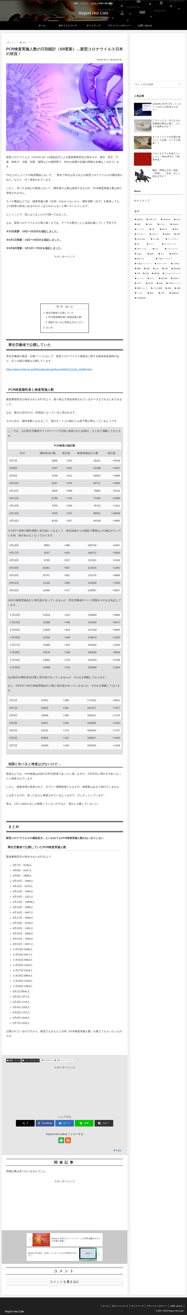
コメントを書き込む (65, 1282)
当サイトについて (120, 1306)
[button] (104, 1123)
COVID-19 (48, 1060)
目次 (60, 306)
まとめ (49, 327)
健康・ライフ (14, 1060)
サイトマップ (142, 200)
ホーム (106, 1306)
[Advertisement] (64, 279)
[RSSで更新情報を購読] (68, 1140)
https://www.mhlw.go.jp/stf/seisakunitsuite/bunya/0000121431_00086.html (49, 369)
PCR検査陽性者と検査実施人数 (64, 317)
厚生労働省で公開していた (60, 312)
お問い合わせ (176, 1306)
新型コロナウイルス (65, 1060)
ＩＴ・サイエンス (32, 1060)
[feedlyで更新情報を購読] (61, 1140)
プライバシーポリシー (157, 1306)
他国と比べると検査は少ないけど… (67, 322)
